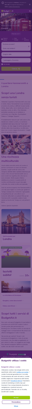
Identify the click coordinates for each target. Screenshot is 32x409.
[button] (16, 406)
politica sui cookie (22, 372)
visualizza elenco (16, 381)
